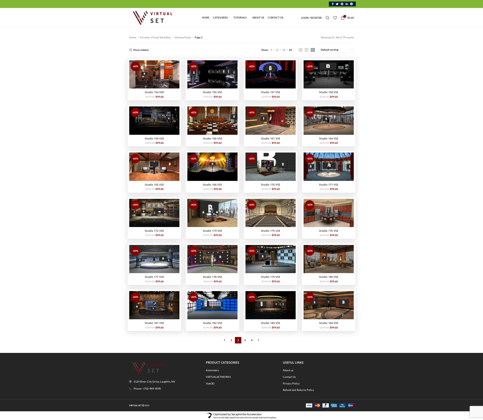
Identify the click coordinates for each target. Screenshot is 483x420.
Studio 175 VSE (270, 230)
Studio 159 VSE (154, 138)
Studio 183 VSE (270, 323)
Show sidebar (141, 49)
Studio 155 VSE (212, 92)
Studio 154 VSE (154, 92)
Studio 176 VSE (328, 230)
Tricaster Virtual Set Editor (156, 37)
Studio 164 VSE (328, 138)
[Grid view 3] (306, 50)
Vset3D (210, 383)
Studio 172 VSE (154, 230)
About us (288, 370)
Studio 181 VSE (154, 323)
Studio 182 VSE (212, 323)
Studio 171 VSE (328, 184)
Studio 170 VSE (270, 184)
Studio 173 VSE (212, 230)
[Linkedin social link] (347, 4)
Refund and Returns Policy (298, 389)
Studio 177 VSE (154, 277)
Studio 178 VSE (212, 277)
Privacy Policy (291, 383)
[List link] (164, 389)
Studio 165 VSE (154, 184)
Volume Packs (183, 37)
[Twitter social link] (337, 4)
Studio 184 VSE (328, 323)
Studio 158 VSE (328, 92)
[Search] (327, 18)
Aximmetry (212, 370)
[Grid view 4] (313, 50)
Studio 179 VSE (270, 277)
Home (133, 37)
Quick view (176, 66)
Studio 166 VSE (212, 184)
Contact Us (289, 376)
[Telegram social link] (351, 4)
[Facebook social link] (333, 4)
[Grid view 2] (300, 50)
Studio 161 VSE (270, 138)
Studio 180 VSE (328, 277)
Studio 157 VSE (270, 92)
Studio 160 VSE (212, 138)
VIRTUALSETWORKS (218, 376)
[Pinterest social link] (342, 4)
